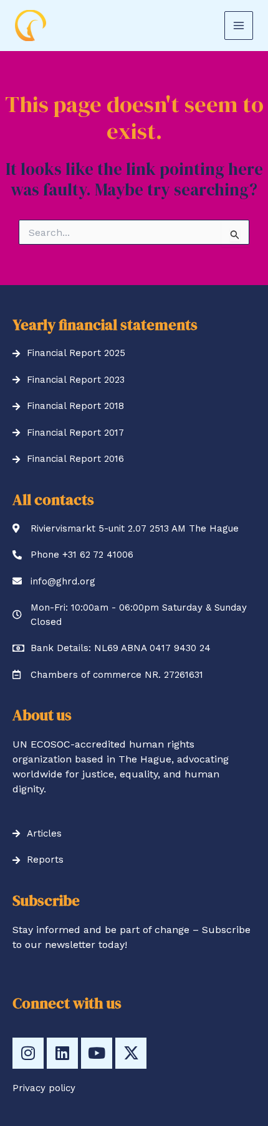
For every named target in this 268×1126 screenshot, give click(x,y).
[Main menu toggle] (238, 25)
